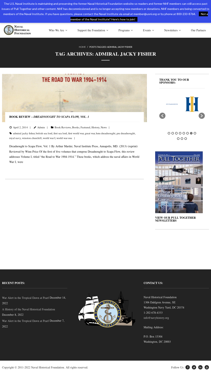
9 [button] (178, 138)
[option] (166, 104)
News (104, 127)
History (95, 127)
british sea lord (44, 133)
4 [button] (180, 133)
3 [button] (176, 133)
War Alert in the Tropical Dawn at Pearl (25, 298)
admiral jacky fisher (24, 133)
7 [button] (191, 133)
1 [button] (169, 133)
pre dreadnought (126, 133)
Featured (85, 127)
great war (90, 133)
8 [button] (195, 133)
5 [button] (184, 133)
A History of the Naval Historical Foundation (28, 309)
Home (82, 47)
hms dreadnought (105, 133)
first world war (76, 133)
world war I (49, 138)
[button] (162, 116)
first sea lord (60, 133)
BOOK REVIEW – (49, 117)
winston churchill (32, 138)
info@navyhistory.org (156, 318)
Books (75, 127)
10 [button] (182, 138)
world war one (64, 138)
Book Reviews (63, 127)
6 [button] (187, 133)
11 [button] (185, 138)
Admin (41, 127)
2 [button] (172, 133)
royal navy (15, 138)
